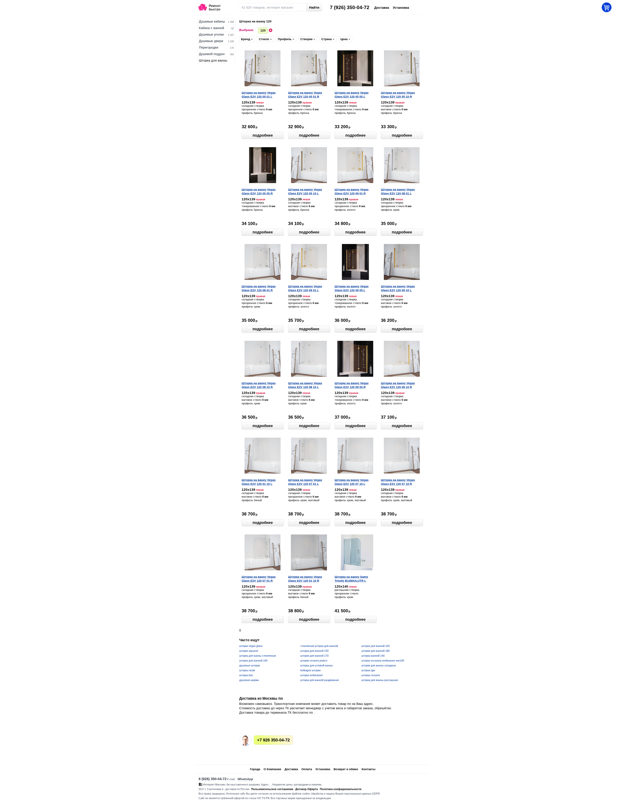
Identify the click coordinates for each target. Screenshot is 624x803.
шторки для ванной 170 (314, 655)
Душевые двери (211, 41)
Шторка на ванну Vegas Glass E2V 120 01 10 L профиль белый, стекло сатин (259, 482)
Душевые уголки (211, 34)
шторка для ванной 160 (253, 660)
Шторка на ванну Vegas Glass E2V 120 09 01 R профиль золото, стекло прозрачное (352, 192)
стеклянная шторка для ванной (319, 646)
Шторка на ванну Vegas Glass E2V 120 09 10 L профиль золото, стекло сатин (398, 289)
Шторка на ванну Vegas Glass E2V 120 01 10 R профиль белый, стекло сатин (305, 579)
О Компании (272, 769)
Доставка (291, 769)
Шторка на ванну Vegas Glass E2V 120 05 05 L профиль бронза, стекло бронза (352, 95)
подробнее (263, 135)
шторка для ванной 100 (375, 646)
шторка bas (246, 675)
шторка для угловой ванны (316, 665)
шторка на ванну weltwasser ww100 (382, 660)
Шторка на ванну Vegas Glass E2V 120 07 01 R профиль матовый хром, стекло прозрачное (260, 579)
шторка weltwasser (311, 675)
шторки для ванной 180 (375, 650)
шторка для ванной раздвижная (319, 680)
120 (263, 30)
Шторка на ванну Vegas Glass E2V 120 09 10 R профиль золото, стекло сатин (398, 385)
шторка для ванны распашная (379, 680)
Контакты (368, 769)
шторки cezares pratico (313, 660)
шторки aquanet (248, 650)
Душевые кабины (212, 21)
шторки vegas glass (250, 646)
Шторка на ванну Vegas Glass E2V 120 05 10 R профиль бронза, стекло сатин (399, 95)
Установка (322, 769)
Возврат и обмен (346, 769)
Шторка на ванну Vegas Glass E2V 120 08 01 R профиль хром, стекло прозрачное (259, 289)
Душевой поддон (212, 54)
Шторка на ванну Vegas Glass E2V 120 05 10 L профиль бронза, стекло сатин (306, 192)
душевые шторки (249, 665)
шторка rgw (368, 670)
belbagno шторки (310, 670)
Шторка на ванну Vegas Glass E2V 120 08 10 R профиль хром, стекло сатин (259, 385)
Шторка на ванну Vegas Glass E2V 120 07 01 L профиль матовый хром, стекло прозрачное (306, 482)
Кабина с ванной (211, 28)
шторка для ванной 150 (314, 650)
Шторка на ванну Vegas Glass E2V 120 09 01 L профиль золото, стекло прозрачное (306, 289)
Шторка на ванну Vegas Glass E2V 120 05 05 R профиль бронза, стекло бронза (259, 192)
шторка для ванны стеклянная (257, 655)
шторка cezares (370, 675)
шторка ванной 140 (373, 655)
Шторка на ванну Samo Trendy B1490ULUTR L (351, 578)
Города (255, 769)
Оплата (306, 769)
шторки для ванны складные (378, 665)
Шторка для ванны (213, 60)
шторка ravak (247, 670)
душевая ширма (249, 680)
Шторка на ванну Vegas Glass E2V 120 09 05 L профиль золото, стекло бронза (352, 289)
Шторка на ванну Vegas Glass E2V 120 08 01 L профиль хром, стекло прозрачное (398, 192)
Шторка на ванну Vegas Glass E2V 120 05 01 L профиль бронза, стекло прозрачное (259, 95)
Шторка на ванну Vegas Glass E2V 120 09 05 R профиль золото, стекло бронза (352, 385)
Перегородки (208, 47)
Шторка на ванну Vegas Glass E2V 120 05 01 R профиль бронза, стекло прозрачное (306, 95)
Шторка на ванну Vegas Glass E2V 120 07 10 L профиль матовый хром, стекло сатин (353, 482)
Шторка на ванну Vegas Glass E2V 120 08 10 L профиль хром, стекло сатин (305, 385)
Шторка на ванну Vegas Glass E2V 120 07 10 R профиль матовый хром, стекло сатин (399, 482)
